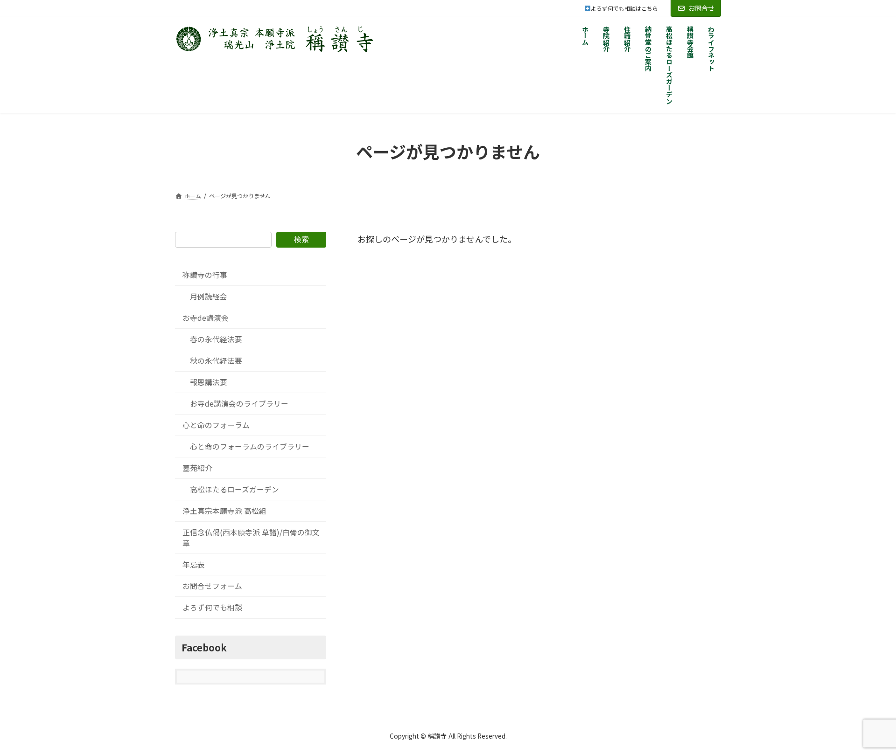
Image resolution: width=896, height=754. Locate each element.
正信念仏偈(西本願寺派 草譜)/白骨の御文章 (251, 537)
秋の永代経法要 (216, 360)
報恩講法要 (208, 382)
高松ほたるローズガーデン (234, 489)
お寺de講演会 (205, 317)
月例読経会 (208, 296)
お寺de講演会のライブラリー (239, 403)
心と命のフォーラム (216, 425)
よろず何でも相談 (212, 607)
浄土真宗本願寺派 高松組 (224, 510)
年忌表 (193, 564)
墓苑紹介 (197, 468)
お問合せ (701, 8)
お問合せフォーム (212, 586)
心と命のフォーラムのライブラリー (249, 446)
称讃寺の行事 (204, 275)
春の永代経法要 (216, 339)
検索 (301, 239)
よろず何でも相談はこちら (630, 8)
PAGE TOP (868, 723)
